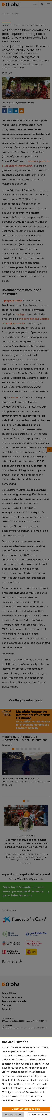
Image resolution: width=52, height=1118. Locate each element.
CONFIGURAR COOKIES (39, 1114)
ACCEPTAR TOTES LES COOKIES (26, 1109)
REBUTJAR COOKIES (13, 1114)
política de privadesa (35, 1100)
